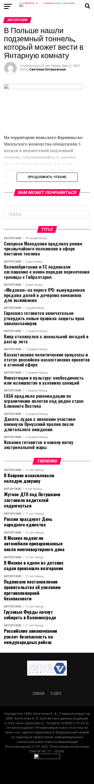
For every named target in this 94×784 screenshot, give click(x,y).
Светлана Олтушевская (47, 69)
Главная (38, 693)
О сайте (56, 693)
